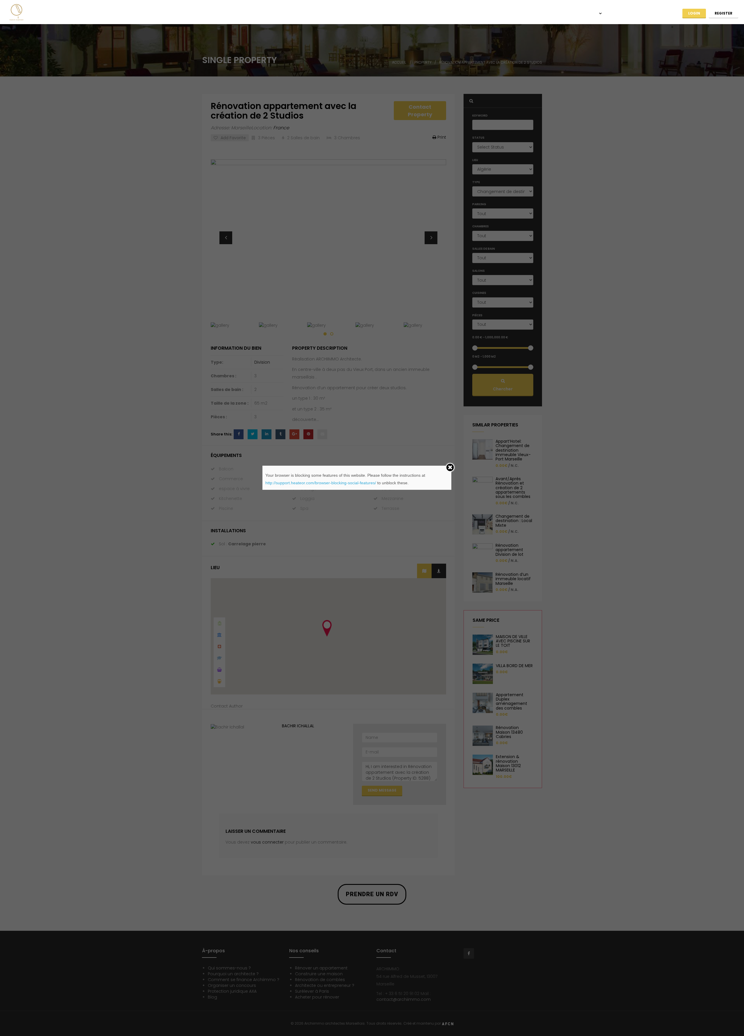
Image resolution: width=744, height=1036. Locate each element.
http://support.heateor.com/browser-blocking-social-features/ (320, 483)
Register (723, 13)
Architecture (551, 13)
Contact (663, 13)
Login (694, 13)
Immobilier (587, 13)
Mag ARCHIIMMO (627, 13)
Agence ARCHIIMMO (507, 13)
